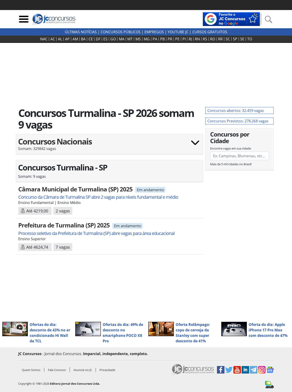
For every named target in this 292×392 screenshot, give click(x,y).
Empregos (154, 31)
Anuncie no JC (82, 370)
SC (228, 39)
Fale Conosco (57, 370)
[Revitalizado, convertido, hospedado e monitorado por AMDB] (269, 384)
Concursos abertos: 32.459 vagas (235, 110)
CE (91, 39)
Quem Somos (31, 370)
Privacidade (107, 370)
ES (105, 39)
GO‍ (113, 39)
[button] (109, 146)
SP (235, 39)
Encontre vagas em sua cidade (230, 148)
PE (177, 39)
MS (138, 39)
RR (220, 39)
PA (155, 39)
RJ (190, 39)
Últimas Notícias (81, 31)
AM (75, 39)
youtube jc (178, 31)
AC (52, 39)
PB (162, 39)
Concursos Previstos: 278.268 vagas (238, 121)
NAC (43, 39)
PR (170, 39)
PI (184, 39)
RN (197, 39)
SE (242, 39)
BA (83, 39)
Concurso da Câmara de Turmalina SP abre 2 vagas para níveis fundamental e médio (98, 197)
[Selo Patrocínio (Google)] (231, 18)
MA (121, 39)
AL (60, 39)
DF (98, 39)
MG (147, 39)
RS (205, 39)
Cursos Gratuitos (209, 31)
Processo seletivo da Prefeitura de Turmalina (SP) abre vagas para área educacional (96, 233)
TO (249, 39)
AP (67, 39)
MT (130, 39)
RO (212, 39)
